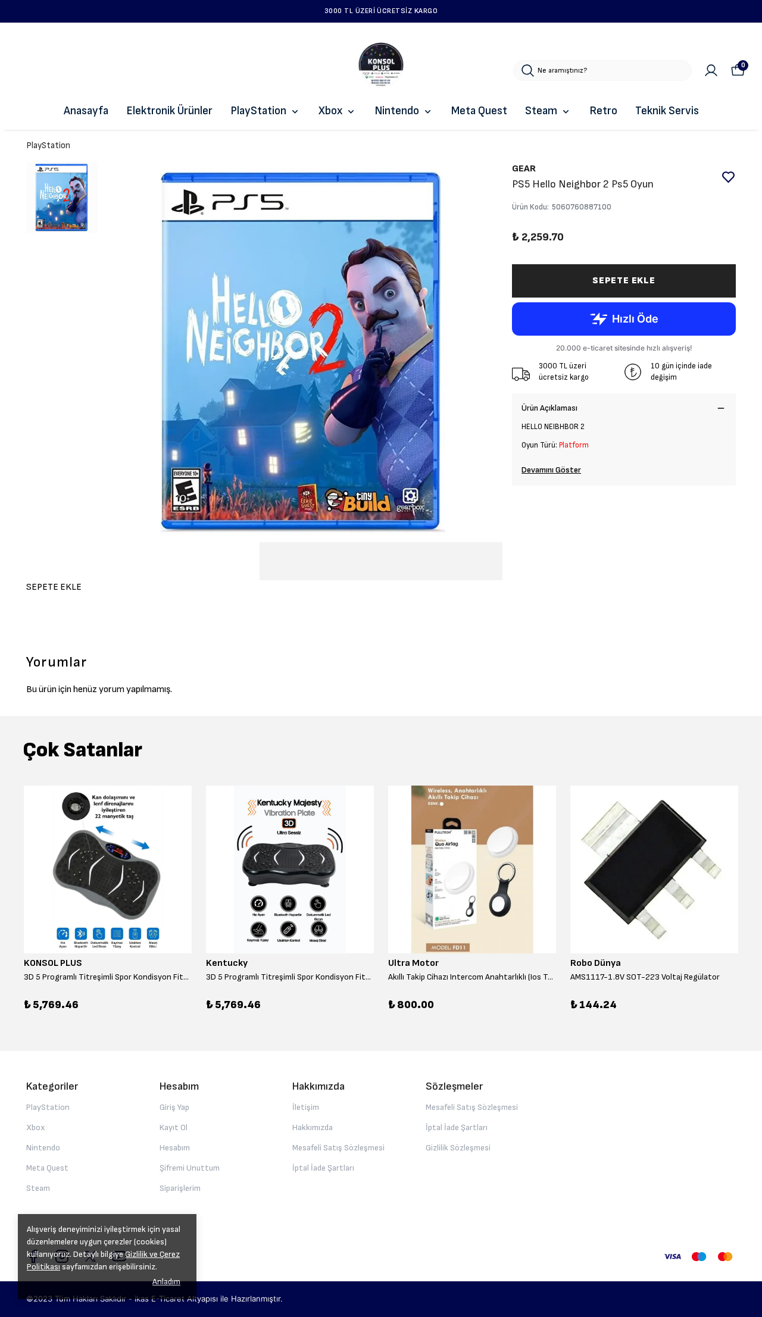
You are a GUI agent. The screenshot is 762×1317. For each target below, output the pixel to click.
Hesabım (175, 1148)
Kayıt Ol (174, 1127)
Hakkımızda (312, 1127)
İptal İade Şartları (323, 1168)
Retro (603, 111)
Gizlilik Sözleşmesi (458, 1148)
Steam (541, 111)
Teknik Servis (667, 111)
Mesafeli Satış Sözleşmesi (338, 1148)
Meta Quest (479, 111)
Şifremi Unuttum (190, 1168)
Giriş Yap (174, 1107)
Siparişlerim (180, 1188)
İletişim (305, 1107)
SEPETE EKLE (623, 280)
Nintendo (396, 111)
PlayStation (258, 111)
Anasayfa (86, 111)
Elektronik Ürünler (169, 111)
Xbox (330, 111)
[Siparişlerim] (711, 70)
